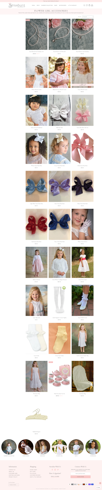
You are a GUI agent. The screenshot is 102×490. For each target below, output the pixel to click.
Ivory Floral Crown (82, 89)
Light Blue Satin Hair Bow (36, 203)
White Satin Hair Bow (36, 165)
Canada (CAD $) (12, 484)
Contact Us (12, 469)
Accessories (62, 5)
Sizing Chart (33, 469)
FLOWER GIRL (59, 455)
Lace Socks (36, 355)
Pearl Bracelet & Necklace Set (36, 51)
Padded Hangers (36, 431)
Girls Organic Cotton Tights (60, 317)
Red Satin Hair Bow (36, 241)
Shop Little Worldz (35, 476)
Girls (33, 5)
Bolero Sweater (36, 279)
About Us (11, 471)
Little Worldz (72, 5)
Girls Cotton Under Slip (82, 355)
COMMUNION (93, 455)
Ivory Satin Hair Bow (59, 165)
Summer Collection (47, 5)
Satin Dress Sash (83, 279)
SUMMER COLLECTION (9, 455)
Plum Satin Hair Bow (83, 203)
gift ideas (62, 12)
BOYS (76, 455)
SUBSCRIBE (80, 476)
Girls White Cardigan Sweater (59, 279)
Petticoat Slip (36, 393)
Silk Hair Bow (59, 127)
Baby (55, 5)
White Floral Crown (36, 89)
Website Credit (62, 488)
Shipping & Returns (14, 475)
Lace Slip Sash (36, 317)
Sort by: (79, 16)
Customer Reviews (35, 475)
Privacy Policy (13, 476)
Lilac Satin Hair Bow (60, 203)
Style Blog (33, 473)
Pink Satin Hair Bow (83, 165)
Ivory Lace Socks (59, 355)
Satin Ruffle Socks (82, 317)
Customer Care (13, 473)
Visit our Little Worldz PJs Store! (51, 1)
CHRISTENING (26, 455)
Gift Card (32, 471)
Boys (38, 5)
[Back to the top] (100, 483)
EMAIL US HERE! (55, 476)
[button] (84, 5)
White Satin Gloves (82, 241)
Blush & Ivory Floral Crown (59, 89)
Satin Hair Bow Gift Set (82, 127)
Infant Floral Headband (36, 127)
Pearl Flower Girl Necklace (82, 51)
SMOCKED (42, 455)
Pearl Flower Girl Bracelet (59, 51)
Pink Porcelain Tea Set (59, 393)
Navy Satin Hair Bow (59, 241)
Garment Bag (82, 393)
